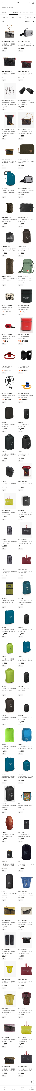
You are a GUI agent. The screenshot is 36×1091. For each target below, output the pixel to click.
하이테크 (10, 7)
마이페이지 (31, 1089)
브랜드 (22, 1089)
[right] (34, 17)
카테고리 (13, 1089)
